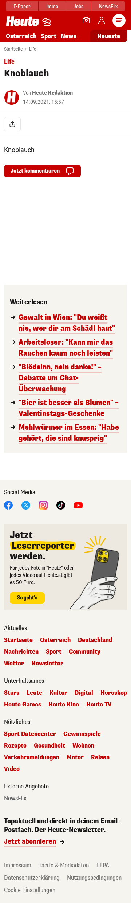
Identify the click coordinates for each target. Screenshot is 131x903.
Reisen (100, 757)
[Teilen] (12, 124)
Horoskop (113, 693)
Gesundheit (49, 745)
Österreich (21, 36)
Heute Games (22, 704)
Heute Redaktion (52, 93)
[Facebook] (8, 504)
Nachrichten (21, 652)
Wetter (14, 663)
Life (32, 49)
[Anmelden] (101, 20)
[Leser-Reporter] (86, 20)
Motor (75, 757)
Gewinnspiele (82, 734)
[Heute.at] (22, 21)
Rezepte (15, 745)
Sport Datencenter (30, 734)
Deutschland (95, 640)
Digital (84, 693)
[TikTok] (60, 504)
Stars (11, 693)
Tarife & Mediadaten (64, 865)
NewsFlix (108, 6)
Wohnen (83, 745)
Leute (34, 693)
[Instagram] (43, 504)
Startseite (13, 49)
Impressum (17, 865)
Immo (52, 6)
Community (84, 652)
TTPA (102, 865)
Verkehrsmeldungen (31, 757)
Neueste (108, 36)
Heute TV (99, 704)
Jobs (78, 6)
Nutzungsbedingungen (94, 878)
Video (12, 769)
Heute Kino (63, 704)
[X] (25, 504)
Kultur (58, 693)
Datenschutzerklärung (32, 878)
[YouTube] (78, 504)
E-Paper (22, 6)
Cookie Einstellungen (29, 890)
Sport (48, 36)
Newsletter (47, 663)
